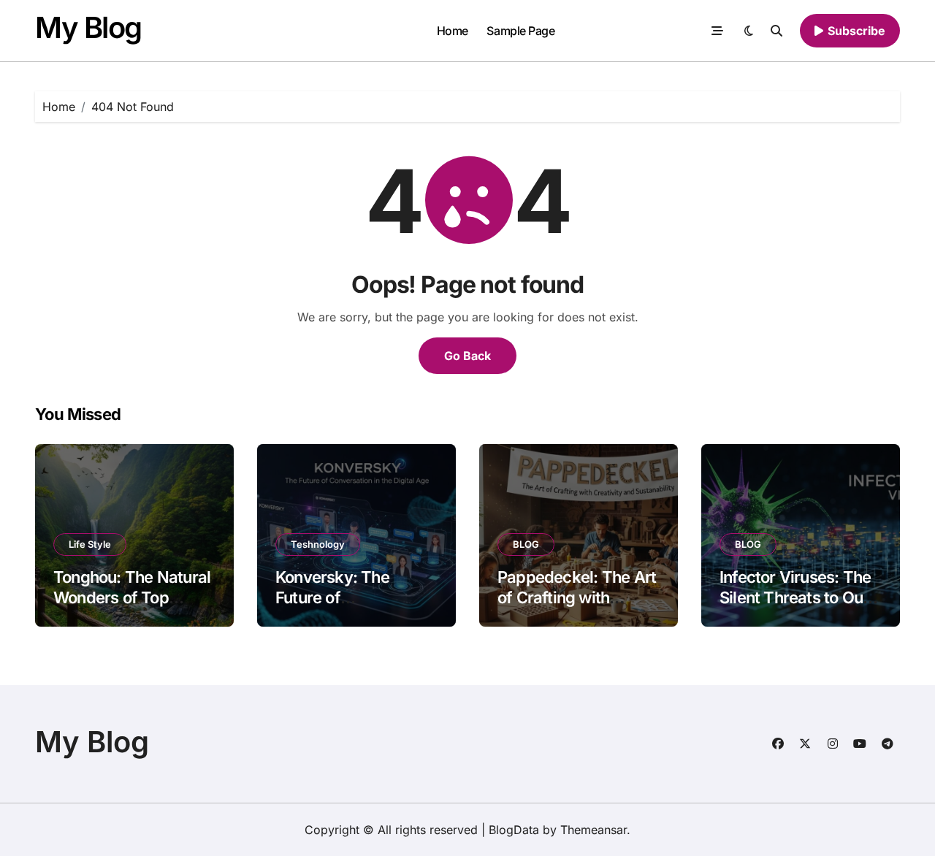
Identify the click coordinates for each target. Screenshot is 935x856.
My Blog (88, 27)
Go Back (467, 355)
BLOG (526, 544)
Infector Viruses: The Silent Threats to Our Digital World (795, 598)
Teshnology (318, 544)
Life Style (90, 544)
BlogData (514, 829)
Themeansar (593, 829)
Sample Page (520, 30)
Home (452, 30)
